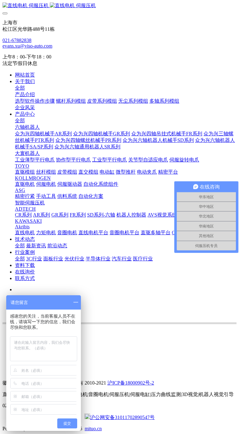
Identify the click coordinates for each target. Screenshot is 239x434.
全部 (20, 88)
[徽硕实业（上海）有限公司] (119, 5)
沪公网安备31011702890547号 (122, 417)
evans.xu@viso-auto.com (27, 46)
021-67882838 (16, 40)
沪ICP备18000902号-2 (130, 382)
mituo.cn (93, 428)
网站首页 (25, 74)
